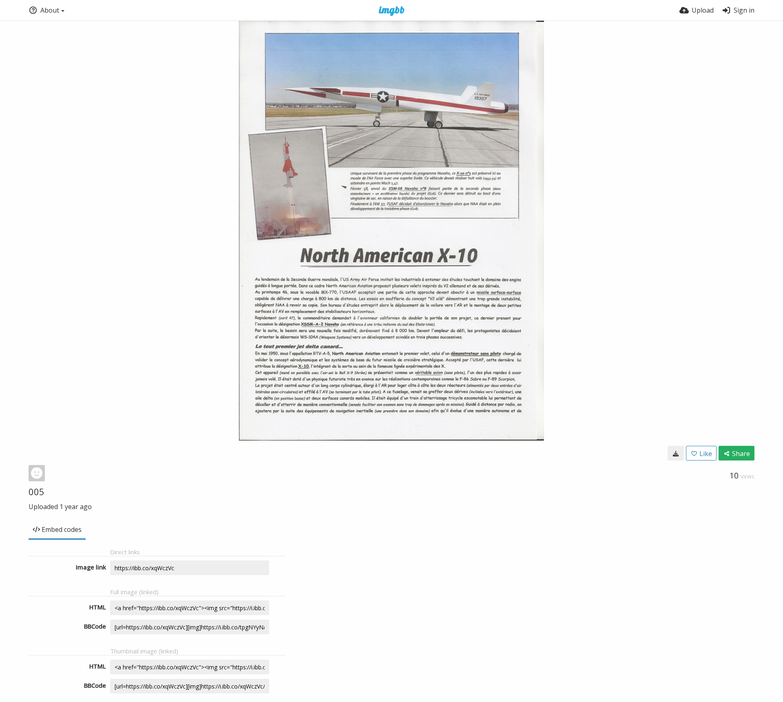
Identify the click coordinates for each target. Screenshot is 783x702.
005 (36, 491)
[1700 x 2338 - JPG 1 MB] (676, 453)
